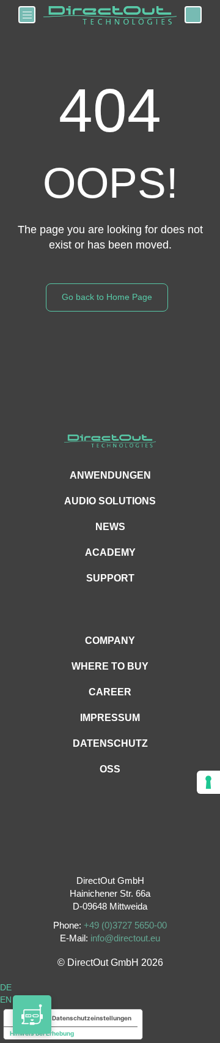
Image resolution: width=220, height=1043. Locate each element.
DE (6, 987)
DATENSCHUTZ (110, 743)
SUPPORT (110, 578)
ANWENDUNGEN (110, 475)
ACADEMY (110, 552)
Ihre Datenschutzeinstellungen (85, 1018)
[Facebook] (83, 849)
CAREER (110, 692)
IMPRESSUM (110, 717)
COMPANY (110, 640)
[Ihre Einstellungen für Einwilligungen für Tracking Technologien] (208, 782)
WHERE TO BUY (110, 666)
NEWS (110, 527)
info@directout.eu (125, 938)
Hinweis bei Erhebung (42, 1033)
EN (6, 999)
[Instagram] (110, 849)
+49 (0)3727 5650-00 (125, 925)
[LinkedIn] (138, 849)
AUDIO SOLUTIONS (110, 501)
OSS (110, 769)
